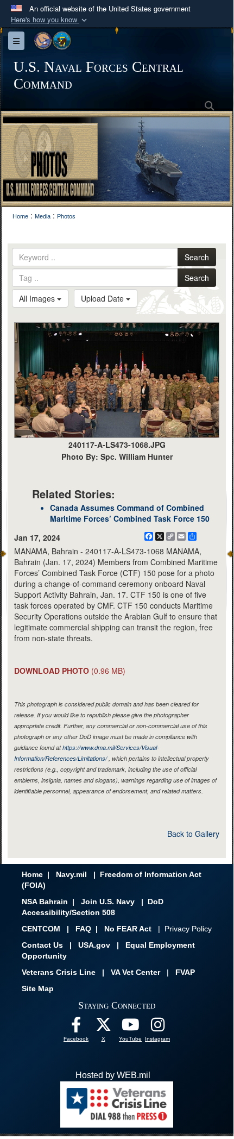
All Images (38, 298)
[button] (50, 20)
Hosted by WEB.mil (112, 1075)
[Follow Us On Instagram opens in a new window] (157, 1027)
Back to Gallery (193, 833)
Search (197, 257)
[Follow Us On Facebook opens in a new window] (76, 1027)
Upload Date (103, 298)
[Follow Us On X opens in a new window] (103, 1027)
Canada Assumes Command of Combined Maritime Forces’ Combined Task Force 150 (130, 513)
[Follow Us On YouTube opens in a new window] (130, 1027)
